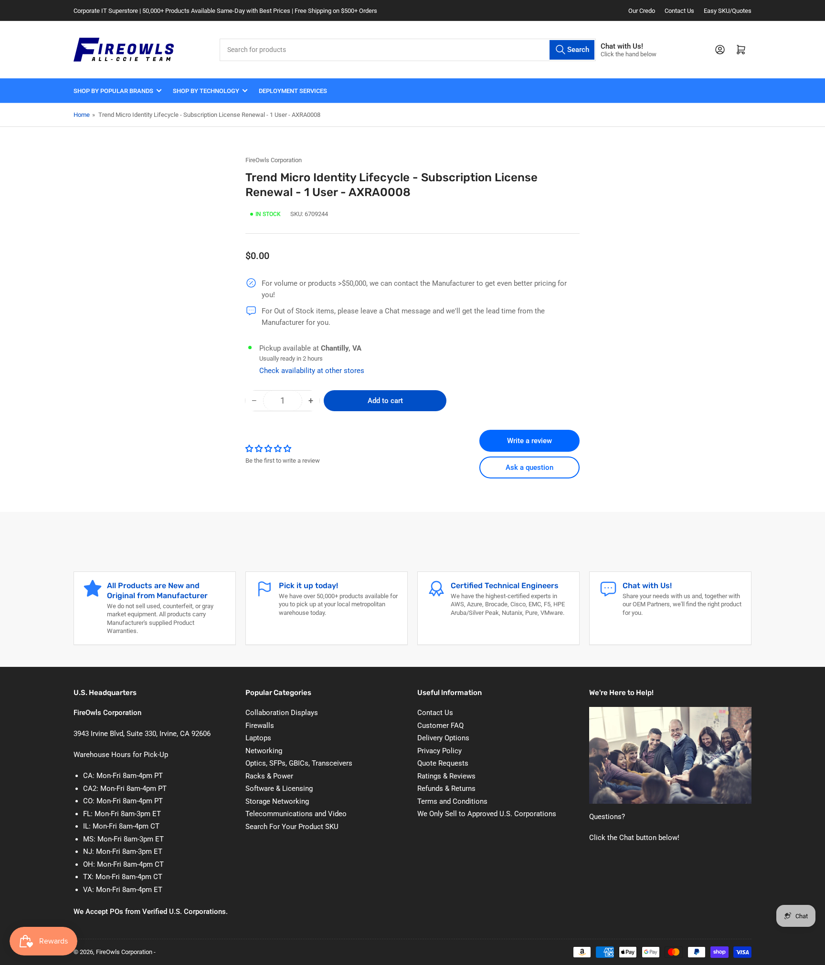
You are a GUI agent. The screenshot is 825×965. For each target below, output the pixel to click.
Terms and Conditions (452, 801)
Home (82, 114)
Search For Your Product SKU (291, 826)
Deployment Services (293, 90)
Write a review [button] (529, 440)
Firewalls (259, 725)
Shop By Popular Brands (113, 90)
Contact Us (679, 10)
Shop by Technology (206, 90)
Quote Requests (442, 763)
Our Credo (641, 10)
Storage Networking (277, 801)
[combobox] (408, 50)
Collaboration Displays (281, 712)
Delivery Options (443, 738)
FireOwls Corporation (273, 160)
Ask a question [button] (529, 467)
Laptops (258, 738)
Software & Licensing (279, 788)
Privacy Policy (439, 751)
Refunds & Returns (446, 788)
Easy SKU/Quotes (727, 10)
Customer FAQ (440, 725)
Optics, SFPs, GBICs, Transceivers (298, 763)
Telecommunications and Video (296, 813)
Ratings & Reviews (446, 776)
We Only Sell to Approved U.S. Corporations (486, 813)
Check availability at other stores (311, 370)
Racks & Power (269, 776)
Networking (263, 751)
